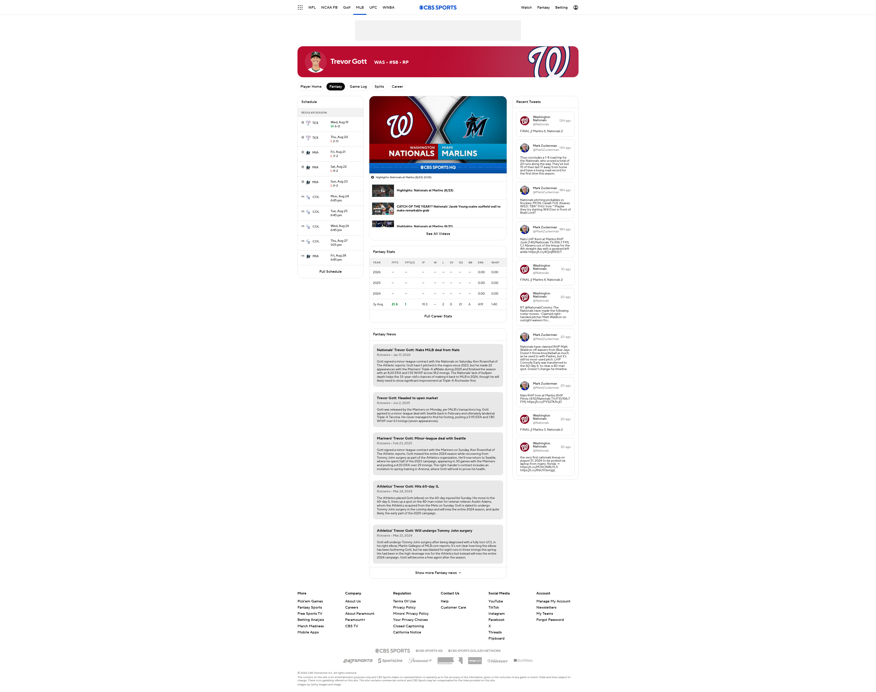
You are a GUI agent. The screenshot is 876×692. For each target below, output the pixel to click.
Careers (351, 607)
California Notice (407, 628)
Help (445, 601)
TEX (315, 123)
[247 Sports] (358, 660)
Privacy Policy (404, 607)
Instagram (496, 613)
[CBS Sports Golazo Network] (474, 650)
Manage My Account (553, 601)
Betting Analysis (310, 619)
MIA (315, 153)
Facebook (496, 619)
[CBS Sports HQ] (429, 650)
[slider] (438, 160)
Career (397, 86)
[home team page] (308, 123)
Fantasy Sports (309, 607)
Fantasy (335, 86)
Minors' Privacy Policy (411, 613)
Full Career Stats (438, 316)
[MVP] (475, 659)
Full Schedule (330, 271)
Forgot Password (550, 619)
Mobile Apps (308, 632)
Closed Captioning (408, 621)
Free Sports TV (309, 613)
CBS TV (351, 626)
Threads (495, 632)
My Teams (544, 613)
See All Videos (438, 234)
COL (316, 197)
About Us (353, 601)
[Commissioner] (450, 659)
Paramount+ (355, 619)
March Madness (310, 626)
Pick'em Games (310, 601)
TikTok (493, 607)
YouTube (495, 601)
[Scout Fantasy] (497, 660)
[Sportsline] (390, 660)
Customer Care (453, 607)
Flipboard (496, 638)
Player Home (311, 86)
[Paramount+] (420, 659)
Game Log (358, 86)
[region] (438, 134)
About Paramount (359, 613)
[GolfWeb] (523, 661)
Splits (379, 86)
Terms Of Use (404, 601)
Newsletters (546, 607)
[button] (300, 7)
